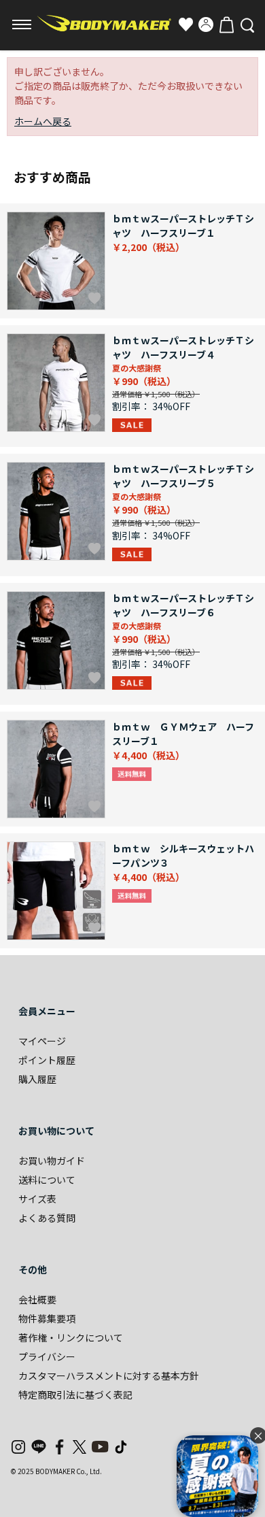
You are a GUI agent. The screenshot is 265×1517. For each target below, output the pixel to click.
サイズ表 (37, 1198)
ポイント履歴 (46, 1060)
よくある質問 (46, 1217)
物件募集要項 (46, 1318)
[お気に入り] (185, 24)
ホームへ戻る (42, 121)
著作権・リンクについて (70, 1337)
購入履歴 (37, 1079)
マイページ (42, 1041)
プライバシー (46, 1356)
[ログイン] (206, 24)
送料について (46, 1179)
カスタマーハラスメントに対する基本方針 (108, 1375)
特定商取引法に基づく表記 (75, 1394)
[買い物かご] (226, 24)
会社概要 (37, 1299)
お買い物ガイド (51, 1160)
